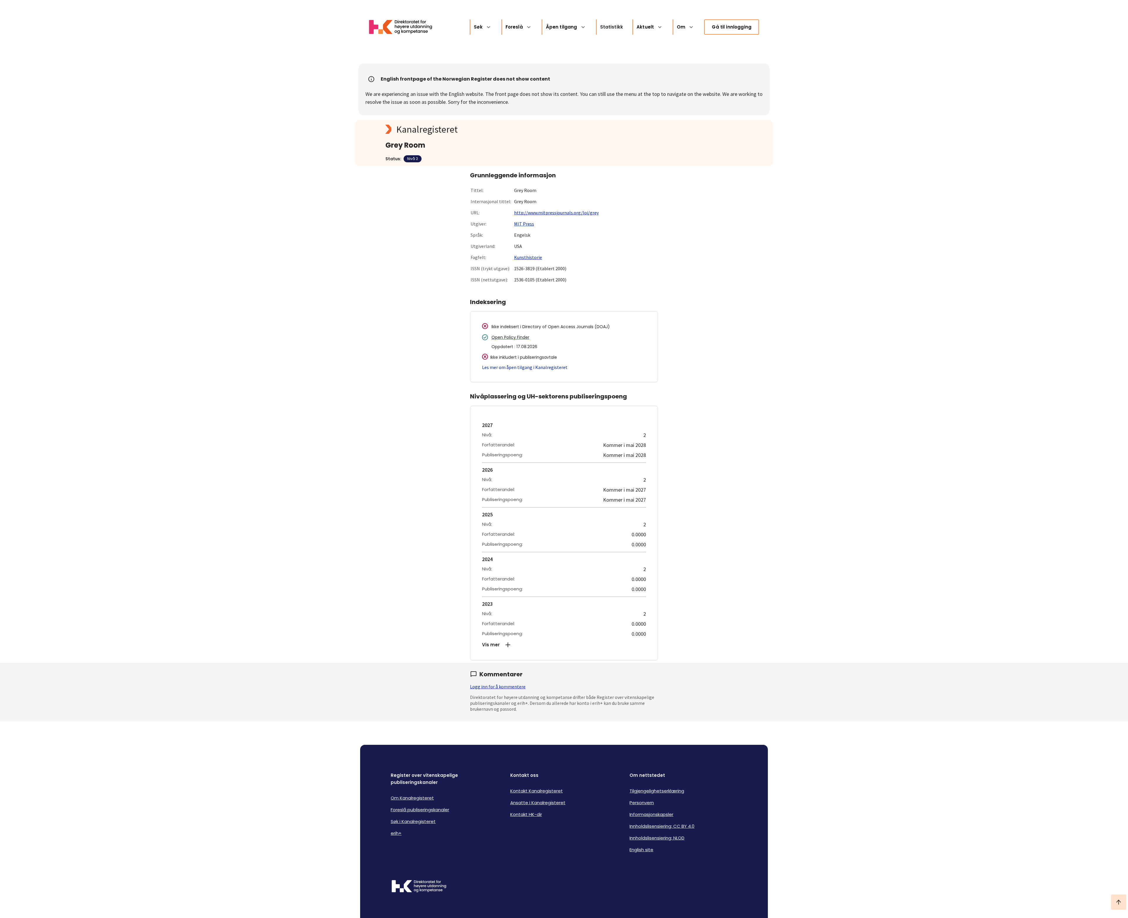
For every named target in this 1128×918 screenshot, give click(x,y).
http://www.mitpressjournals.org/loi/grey (556, 213)
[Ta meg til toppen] (1118, 902)
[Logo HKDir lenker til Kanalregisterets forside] (404, 27)
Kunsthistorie (528, 257)
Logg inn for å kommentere (498, 687)
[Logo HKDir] (419, 886)
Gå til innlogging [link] (731, 27)
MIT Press (524, 224)
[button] (564, 644)
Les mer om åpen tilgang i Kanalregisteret (525, 367)
